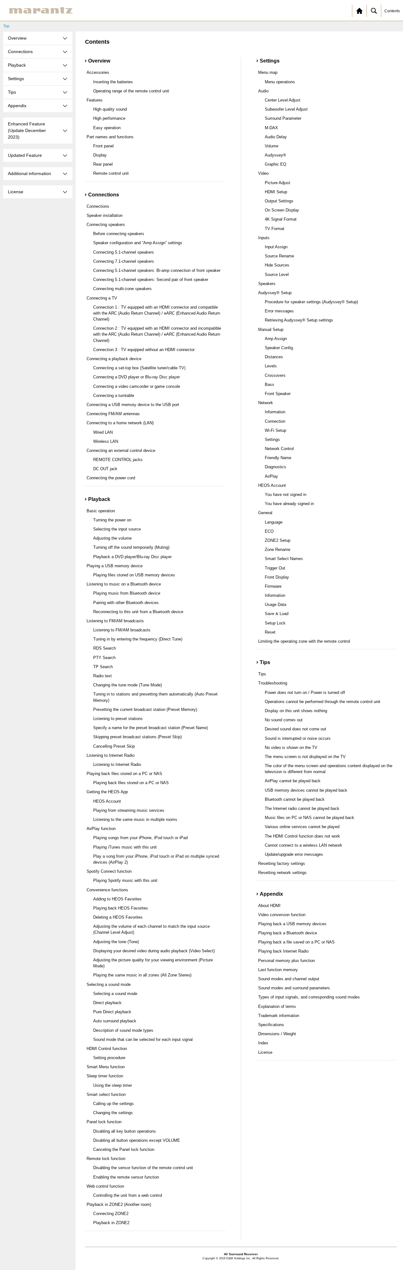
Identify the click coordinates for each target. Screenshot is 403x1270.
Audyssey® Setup (275, 292)
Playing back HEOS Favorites (120, 908)
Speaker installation (104, 215)
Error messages (279, 311)
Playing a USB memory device (115, 566)
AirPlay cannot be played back (293, 780)
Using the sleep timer (112, 1085)
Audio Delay (276, 137)
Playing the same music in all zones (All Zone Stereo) (142, 975)
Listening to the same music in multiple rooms (135, 819)
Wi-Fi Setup (275, 430)
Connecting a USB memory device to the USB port (133, 404)
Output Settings (279, 201)
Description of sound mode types (123, 1030)
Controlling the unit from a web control (127, 1195)
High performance (109, 118)
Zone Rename (277, 549)
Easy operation (107, 127)
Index (263, 1043)
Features (95, 100)
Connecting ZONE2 (110, 1213)
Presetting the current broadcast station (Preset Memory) (145, 709)
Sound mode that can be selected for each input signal (143, 1039)
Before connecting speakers (118, 233)
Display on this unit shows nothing (296, 710)
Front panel (103, 146)
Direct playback (107, 1002)
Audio (263, 91)
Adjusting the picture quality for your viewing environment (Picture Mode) (153, 963)
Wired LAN (103, 432)
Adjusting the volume (112, 538)
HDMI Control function (107, 1048)
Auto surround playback (114, 1021)
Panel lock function (104, 1121)
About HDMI (269, 905)
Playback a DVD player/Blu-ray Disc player (132, 556)
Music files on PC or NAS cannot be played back (309, 817)
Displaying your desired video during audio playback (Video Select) (154, 950)
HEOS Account (107, 801)
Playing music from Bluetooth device (126, 593)
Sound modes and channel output (288, 978)
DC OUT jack (105, 468)
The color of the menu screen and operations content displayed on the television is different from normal (328, 768)
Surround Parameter (283, 118)
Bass (269, 384)
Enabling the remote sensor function (126, 1177)
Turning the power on (112, 520)
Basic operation (101, 511)
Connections (98, 206)
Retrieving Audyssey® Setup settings (299, 320)
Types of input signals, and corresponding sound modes (309, 997)
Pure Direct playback (112, 1011)
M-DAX (271, 127)
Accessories (98, 72)
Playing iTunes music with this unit (125, 847)
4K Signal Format (281, 219)
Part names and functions (110, 137)
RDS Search (104, 648)
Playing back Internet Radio (283, 951)
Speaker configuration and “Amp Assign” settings (137, 242)
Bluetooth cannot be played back (295, 799)
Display (100, 155)
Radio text (102, 675)
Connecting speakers (106, 224)
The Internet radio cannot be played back (302, 808)
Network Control (279, 448)
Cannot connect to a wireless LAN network (303, 845)
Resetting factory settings (281, 863)
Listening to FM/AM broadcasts (115, 621)
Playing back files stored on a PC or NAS (124, 773)
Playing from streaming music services (128, 810)
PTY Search (104, 657)
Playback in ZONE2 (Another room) (119, 1204)
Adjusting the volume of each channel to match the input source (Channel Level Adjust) (151, 929)
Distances (274, 357)
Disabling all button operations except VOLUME (136, 1140)
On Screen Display (282, 210)
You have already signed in (289, 503)
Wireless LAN (105, 441)
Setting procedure (109, 1057)
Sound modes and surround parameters (294, 988)
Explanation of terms (277, 1006)
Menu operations (280, 82)
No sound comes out (284, 719)
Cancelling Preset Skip (114, 746)
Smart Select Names (284, 558)
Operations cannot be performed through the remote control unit (322, 701)
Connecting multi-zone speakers (122, 288)
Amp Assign (276, 338)
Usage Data (275, 604)
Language (273, 522)
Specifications (271, 1024)
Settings (272, 439)
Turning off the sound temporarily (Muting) (131, 547)
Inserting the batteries (113, 82)
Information (275, 412)
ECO (269, 531)
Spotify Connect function (109, 871)
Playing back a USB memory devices (292, 923)
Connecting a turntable (113, 395)
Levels (271, 366)
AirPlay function (101, 828)
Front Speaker (278, 393)
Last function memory (278, 969)
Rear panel (103, 164)
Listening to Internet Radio (110, 755)
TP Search (103, 666)
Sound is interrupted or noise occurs (298, 738)
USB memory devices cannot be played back (306, 790)
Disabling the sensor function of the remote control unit (143, 1167)
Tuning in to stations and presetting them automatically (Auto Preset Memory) (155, 697)
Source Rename (279, 256)
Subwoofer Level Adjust (286, 109)
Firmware (273, 586)
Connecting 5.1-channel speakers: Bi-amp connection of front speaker (156, 270)
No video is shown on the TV (291, 747)
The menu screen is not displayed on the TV (305, 756)
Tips (262, 674)
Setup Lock (275, 623)
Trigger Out (275, 568)
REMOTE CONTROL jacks (118, 459)
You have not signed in (285, 494)
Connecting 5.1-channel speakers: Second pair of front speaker (150, 279)
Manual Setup (270, 329)
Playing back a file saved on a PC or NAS (296, 942)
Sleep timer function (105, 1076)
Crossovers (275, 375)
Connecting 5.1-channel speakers (123, 252)
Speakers (266, 283)
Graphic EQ (275, 164)
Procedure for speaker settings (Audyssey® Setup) (311, 302)
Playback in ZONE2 (111, 1222)
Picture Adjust (277, 182)
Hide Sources (277, 265)
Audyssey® (275, 155)
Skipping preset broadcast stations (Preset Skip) (137, 736)
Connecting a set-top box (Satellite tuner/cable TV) (139, 368)
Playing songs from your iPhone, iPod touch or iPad (140, 837)
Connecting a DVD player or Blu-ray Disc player (136, 377)
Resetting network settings (282, 872)
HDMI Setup (276, 192)
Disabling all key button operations (124, 1131)
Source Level (277, 274)
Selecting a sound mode (109, 984)
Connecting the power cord (111, 478)
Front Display (277, 577)
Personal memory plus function (286, 960)
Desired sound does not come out (295, 729)
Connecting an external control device (121, 450)
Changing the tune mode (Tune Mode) (127, 685)
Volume (271, 146)
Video (263, 173)
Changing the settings (113, 1112)
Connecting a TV (102, 298)
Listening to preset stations (118, 718)
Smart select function (106, 1094)
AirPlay (271, 476)
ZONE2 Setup (277, 540)
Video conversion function (281, 914)
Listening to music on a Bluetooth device (124, 584)
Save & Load (276, 613)
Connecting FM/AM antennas (113, 413)
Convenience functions (107, 890)
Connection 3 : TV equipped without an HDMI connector (144, 349)
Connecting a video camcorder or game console (136, 386)
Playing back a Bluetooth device (287, 933)
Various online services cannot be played (302, 826)
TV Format (274, 228)
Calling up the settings (113, 1103)
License (265, 1052)
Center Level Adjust (282, 100)
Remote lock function (106, 1158)
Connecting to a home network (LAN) (120, 423)
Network (265, 402)
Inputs (264, 237)
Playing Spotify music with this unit (125, 880)
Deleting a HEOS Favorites (118, 917)
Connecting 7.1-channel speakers (123, 261)
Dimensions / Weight (277, 1033)
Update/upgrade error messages (294, 854)
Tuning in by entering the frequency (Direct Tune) (137, 639)
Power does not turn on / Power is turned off (305, 692)
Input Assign (276, 247)
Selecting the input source (117, 529)
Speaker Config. (279, 347)
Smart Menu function (106, 1066)
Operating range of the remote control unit (131, 91)
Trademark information (278, 1015)
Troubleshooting (272, 683)
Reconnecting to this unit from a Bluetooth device (138, 611)
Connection (275, 421)
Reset (270, 632)
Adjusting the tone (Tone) (116, 941)
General (265, 512)
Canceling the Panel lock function (123, 1149)
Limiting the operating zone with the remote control (304, 641)
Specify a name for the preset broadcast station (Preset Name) (150, 727)
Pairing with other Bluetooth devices (126, 602)
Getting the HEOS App (107, 791)
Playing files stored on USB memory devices (134, 575)
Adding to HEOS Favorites (117, 899)
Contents (392, 11)
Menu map (267, 72)
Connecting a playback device (114, 358)
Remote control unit (111, 173)
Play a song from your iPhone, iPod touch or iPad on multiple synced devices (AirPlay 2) (156, 859)
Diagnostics (275, 467)
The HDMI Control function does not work (302, 836)
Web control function (105, 1186)
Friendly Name (278, 457)
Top (6, 26)
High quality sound (110, 109)
